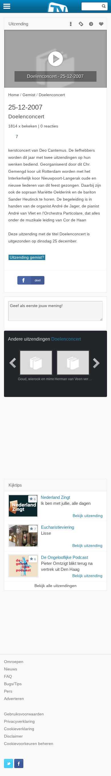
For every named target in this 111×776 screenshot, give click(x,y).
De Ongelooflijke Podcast (64, 557)
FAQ (8, 676)
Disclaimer (13, 736)
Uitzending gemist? (27, 257)
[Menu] (7, 6)
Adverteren (14, 699)
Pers (8, 691)
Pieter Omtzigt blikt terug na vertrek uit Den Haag (66, 566)
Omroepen (13, 662)
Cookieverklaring (19, 729)
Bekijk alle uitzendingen (55, 586)
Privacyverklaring (19, 721)
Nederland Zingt (55, 497)
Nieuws (10, 669)
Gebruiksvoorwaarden (24, 714)
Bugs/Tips (13, 684)
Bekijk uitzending (88, 516)
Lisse (46, 533)
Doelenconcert (66, 338)
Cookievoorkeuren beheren (28, 744)
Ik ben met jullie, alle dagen (66, 503)
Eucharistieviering (57, 527)
